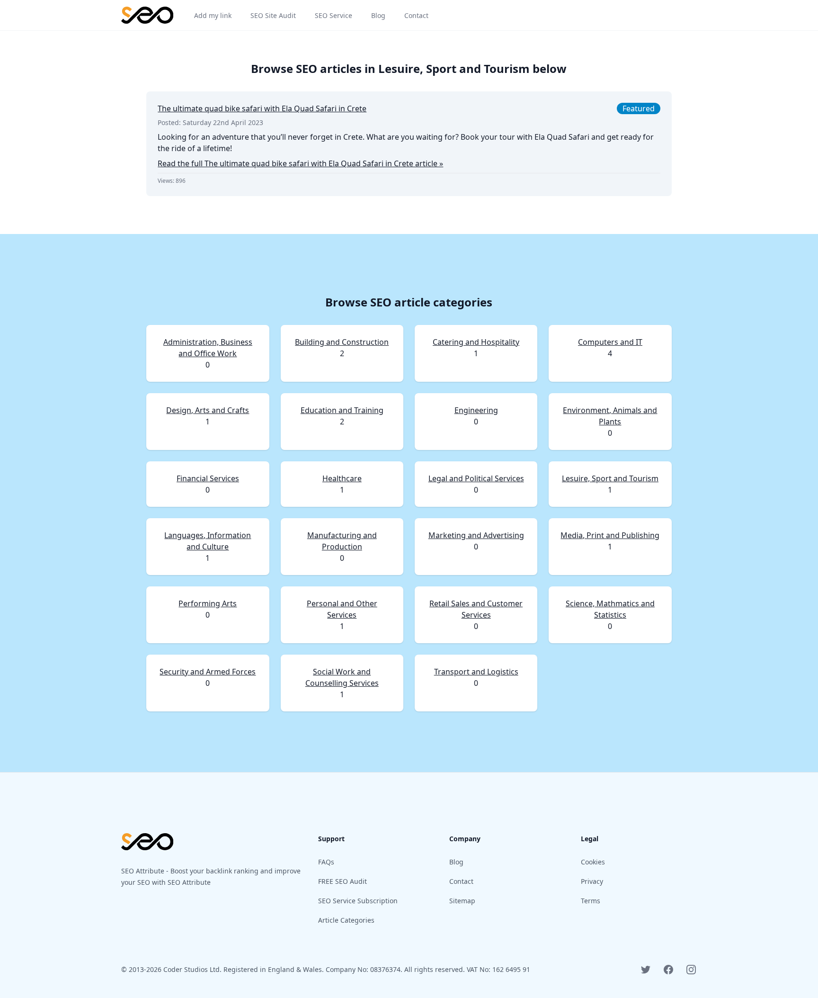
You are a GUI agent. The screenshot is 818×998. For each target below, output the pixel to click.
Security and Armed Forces (208, 671)
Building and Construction (342, 342)
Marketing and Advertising (476, 535)
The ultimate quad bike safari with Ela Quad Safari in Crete (262, 108)
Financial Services (208, 478)
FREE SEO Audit (342, 881)
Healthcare (342, 478)
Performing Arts (207, 603)
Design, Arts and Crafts (207, 410)
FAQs (326, 861)
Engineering (476, 410)
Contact (461, 881)
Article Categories (346, 920)
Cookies (593, 861)
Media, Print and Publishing (609, 535)
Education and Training (342, 410)
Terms (590, 900)
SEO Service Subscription (358, 900)
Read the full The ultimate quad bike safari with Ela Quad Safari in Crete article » (300, 163)
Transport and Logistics (476, 671)
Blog (456, 861)
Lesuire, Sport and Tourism (610, 478)
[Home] (147, 15)
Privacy (592, 881)
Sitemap (462, 900)
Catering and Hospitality (476, 342)
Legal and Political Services (476, 478)
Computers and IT (610, 342)
